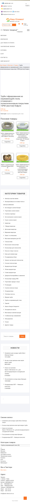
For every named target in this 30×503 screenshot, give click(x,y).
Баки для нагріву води (11, 254)
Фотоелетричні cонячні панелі (13, 217)
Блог (2, 53)
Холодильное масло (10, 309)
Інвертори (7, 223)
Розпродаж (8, 285)
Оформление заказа (8, 46)
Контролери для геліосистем (13, 248)
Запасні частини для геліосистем (14, 260)
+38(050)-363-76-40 (7, 11)
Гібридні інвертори (10, 226)
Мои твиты (3, 470)
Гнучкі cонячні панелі (10, 220)
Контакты (4, 57)
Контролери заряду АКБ (11, 278)
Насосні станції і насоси (11, 251)
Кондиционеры (9, 291)
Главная (3, 449)
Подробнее (7, 141)
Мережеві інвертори (10, 232)
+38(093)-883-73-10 (7, 8)
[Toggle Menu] (26, 3)
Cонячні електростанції (11, 288)
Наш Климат (17, 19)
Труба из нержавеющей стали (15, 113)
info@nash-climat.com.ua (9, 14)
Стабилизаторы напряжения (13, 315)
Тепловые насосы (10, 294)
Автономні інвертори (10, 229)
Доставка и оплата (7, 42)
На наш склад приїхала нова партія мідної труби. (15, 425)
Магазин (4, 35)
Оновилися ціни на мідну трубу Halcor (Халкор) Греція (14, 421)
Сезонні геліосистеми (11, 263)
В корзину (7, 173)
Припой (7, 303)
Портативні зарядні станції (12, 281)
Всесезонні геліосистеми (12, 244)
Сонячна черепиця (10, 214)
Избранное (4, 39)
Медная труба (9, 297)
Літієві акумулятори (10, 269)
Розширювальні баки (11, 257)
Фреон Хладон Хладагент (12, 306)
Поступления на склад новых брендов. (15, 379)
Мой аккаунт (5, 61)
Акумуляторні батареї (11, 266)
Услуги (7, 322)
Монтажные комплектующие (13, 312)
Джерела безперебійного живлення (15, 275)
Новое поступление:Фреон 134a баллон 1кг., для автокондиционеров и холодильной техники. (15, 430)
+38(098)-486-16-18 (8, 3)
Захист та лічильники (11, 235)
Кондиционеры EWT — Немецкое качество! (13, 437)
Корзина (4, 50)
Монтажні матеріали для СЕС (13, 238)
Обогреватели (9, 319)
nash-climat (16, 11)
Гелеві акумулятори (10, 272)
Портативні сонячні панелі (12, 211)
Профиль (27, 5)
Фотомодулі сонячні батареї (13, 207)
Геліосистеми (8, 241)
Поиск (14, 25)
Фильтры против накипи (11, 198)
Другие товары (9, 325)
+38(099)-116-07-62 (7, 6)
